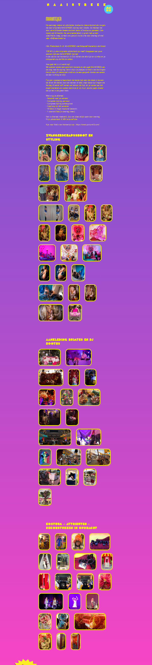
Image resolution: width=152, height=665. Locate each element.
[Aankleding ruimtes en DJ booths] (49, 357)
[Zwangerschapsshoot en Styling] (44, 153)
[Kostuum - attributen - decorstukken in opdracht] (44, 541)
